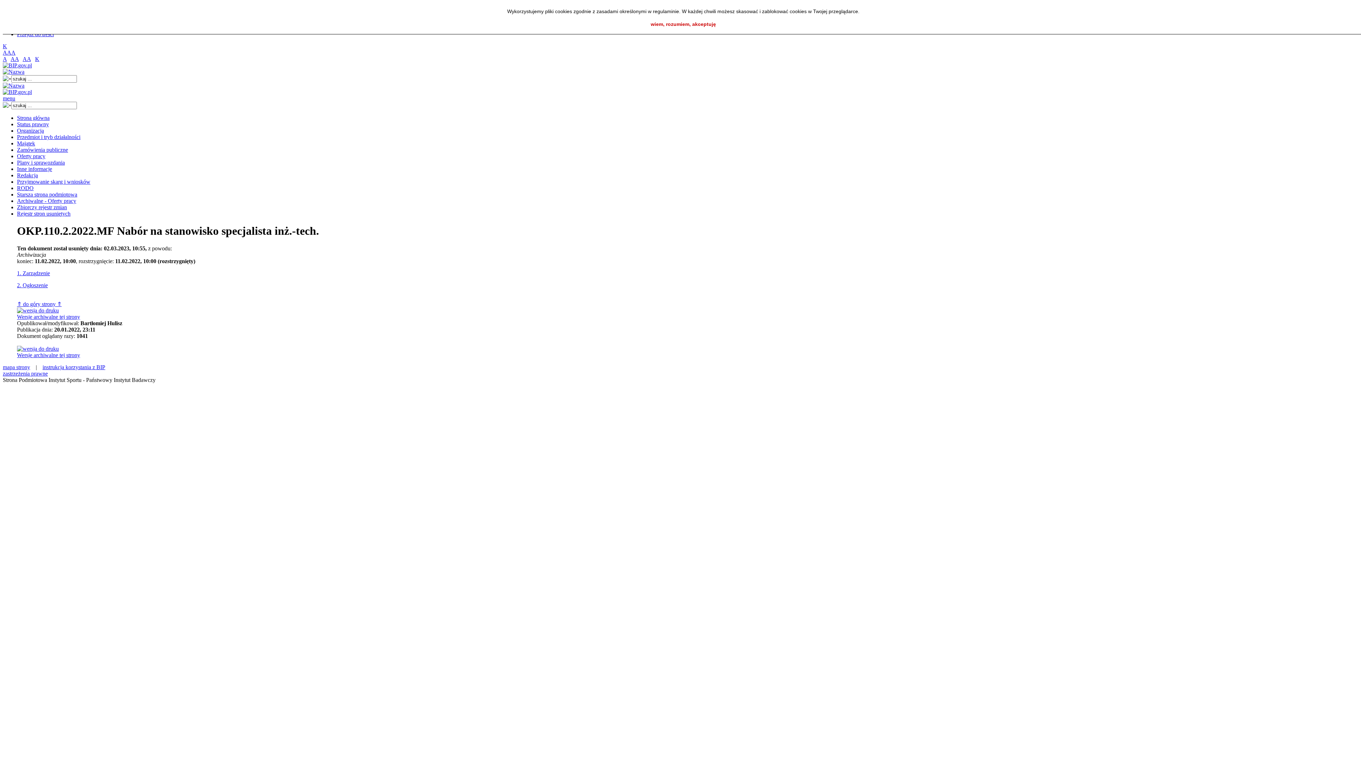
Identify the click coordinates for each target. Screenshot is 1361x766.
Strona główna (33, 118)
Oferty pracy (31, 156)
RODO (25, 188)
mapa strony (16, 367)
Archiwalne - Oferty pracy (46, 201)
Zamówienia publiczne (42, 150)
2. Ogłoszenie (32, 285)
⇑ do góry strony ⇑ (39, 304)
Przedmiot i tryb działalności (48, 137)
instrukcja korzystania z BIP (74, 367)
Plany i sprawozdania (41, 163)
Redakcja (27, 175)
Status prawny (33, 124)
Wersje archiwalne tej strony (48, 317)
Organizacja (30, 131)
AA (15, 59)
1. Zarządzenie (33, 273)
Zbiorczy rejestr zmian (42, 207)
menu (9, 98)
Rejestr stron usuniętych (44, 214)
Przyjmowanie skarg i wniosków (53, 182)
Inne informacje (34, 169)
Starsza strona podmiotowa (47, 195)
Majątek (26, 143)
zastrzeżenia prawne (25, 374)
